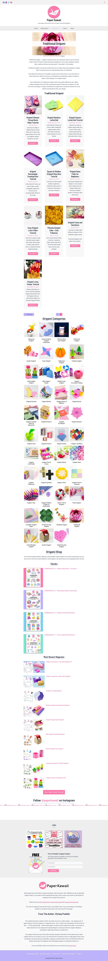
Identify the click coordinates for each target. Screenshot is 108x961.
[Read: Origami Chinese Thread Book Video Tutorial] (33, 105)
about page (72, 945)
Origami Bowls (46, 401)
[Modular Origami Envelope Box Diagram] (34, 710)
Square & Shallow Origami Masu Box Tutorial (54, 174)
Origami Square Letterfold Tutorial (75, 118)
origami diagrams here (71, 902)
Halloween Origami (61, 361)
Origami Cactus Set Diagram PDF (56, 778)
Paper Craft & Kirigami (61, 503)
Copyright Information (68, 954)
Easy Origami (46, 361)
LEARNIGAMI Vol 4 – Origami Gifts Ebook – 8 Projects (60, 568)
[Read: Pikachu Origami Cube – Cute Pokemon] (55, 215)
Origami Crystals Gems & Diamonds (31, 423)
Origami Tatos (61, 482)
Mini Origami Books (46, 382)
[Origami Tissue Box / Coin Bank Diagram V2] (34, 667)
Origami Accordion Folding (76, 382)
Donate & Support (45, 954)
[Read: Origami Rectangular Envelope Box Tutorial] (33, 159)
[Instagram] (6, 2)
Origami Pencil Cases (46, 463)
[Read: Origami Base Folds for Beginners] (76, 159)
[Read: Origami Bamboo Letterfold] (55, 105)
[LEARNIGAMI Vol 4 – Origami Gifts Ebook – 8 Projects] (33, 577)
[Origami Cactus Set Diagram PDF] (34, 783)
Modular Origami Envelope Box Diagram (57, 705)
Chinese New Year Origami (61, 340)
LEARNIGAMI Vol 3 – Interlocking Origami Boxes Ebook (60, 590)
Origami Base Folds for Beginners (75, 174)
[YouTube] (11, 2)
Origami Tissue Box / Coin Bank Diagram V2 (59, 662)
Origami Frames (46, 444)
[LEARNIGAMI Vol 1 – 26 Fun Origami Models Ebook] (33, 644)
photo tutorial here (44, 902)
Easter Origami (31, 361)
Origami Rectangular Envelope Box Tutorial (33, 175)
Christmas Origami (77, 340)
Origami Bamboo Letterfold (54, 118)
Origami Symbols (46, 482)
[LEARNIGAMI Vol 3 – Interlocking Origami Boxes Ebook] (33, 599)
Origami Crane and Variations (75, 223)
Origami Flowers (77, 422)
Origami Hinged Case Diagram (55, 720)
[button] (104, 2)
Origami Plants (61, 462)
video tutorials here (56, 902)
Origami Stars (77, 462)
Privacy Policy (56, 954)
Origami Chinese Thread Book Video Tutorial (32, 120)
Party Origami (77, 503)
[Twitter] (9, 2)
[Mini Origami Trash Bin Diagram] (34, 739)
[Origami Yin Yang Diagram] (34, 696)
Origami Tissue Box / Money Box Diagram (58, 676)
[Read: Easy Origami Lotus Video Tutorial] (33, 215)
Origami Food (31, 444)
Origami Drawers (46, 422)
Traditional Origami (53, 56)
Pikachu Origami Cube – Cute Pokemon (54, 230)
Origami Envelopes (61, 422)
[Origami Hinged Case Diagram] (34, 725)
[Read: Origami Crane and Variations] (76, 212)
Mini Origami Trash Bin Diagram (55, 734)
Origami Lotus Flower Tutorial (33, 283)
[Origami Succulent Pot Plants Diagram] (34, 768)
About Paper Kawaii (32, 954)
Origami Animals (31, 401)
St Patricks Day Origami (46, 525)
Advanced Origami (31, 340)
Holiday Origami (77, 361)
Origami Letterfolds (31, 463)
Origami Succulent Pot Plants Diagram (57, 763)
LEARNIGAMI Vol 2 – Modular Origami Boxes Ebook (59, 613)
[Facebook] (4, 2)
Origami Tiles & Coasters (77, 483)
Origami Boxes (76, 401)
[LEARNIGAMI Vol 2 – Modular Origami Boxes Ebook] (33, 621)
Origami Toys (31, 503)
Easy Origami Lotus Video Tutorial (33, 230)
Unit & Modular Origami (31, 545)
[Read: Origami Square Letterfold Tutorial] (76, 105)
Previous (29, 314)
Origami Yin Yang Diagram (54, 691)
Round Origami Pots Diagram (54, 749)
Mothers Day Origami (62, 382)
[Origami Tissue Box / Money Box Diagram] (34, 681)
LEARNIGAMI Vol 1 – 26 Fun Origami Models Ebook (59, 635)
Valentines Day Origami (61, 545)
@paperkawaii (49, 800)
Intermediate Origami (31, 382)
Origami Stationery (31, 483)
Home (45, 56)
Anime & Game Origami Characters (46, 340)
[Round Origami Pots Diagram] (34, 754)
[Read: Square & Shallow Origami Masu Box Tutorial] (55, 159)
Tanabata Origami (61, 525)
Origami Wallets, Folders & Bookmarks (46, 504)
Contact (78, 954)
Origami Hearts (61, 444)
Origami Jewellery (76, 444)
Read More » (32, 143)
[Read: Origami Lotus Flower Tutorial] (33, 269)
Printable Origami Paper (31, 525)
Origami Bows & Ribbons (62, 402)
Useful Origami (46, 545)
